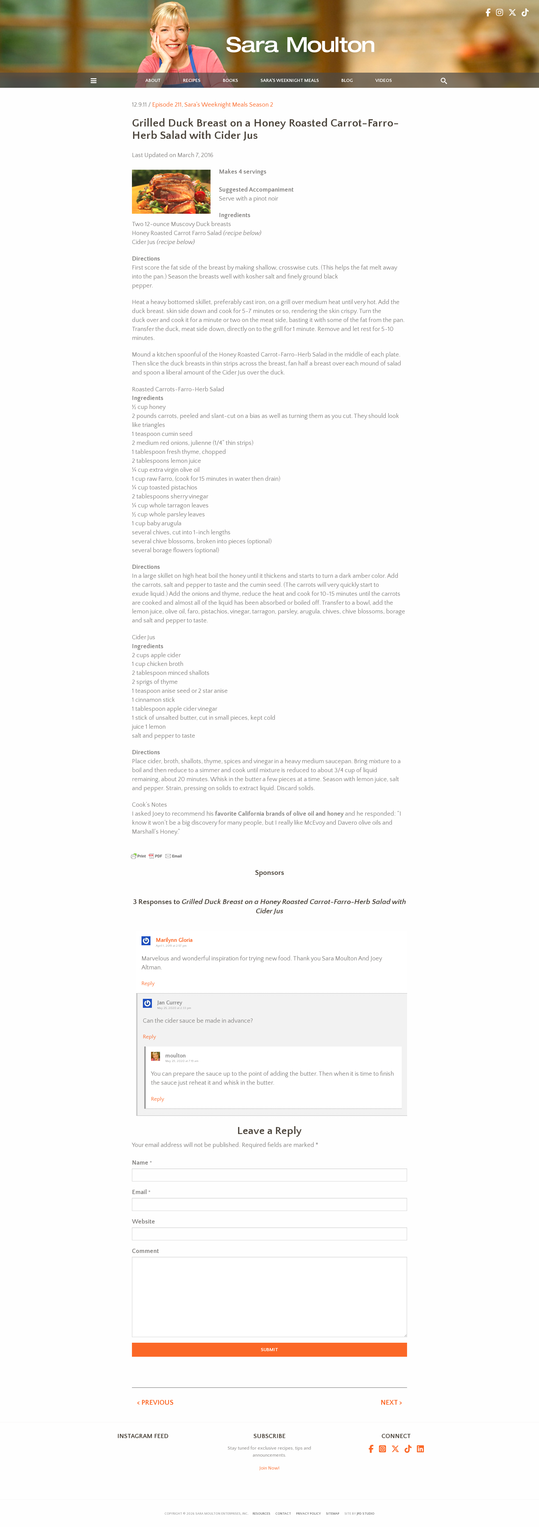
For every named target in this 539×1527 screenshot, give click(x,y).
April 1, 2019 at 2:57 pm (171, 946)
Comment (145, 1251)
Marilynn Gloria (174, 940)
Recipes (191, 80)
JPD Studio (365, 1513)
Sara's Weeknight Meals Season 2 (228, 104)
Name (140, 1162)
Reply (148, 983)
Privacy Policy (308, 1513)
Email (139, 1192)
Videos (383, 80)
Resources (261, 1513)
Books (230, 80)
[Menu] (94, 81)
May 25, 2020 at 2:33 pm (174, 1008)
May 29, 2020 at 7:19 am (181, 1061)
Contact (283, 1513)
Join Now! (269, 1468)
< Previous (155, 1403)
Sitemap (332, 1513)
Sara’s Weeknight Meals (290, 80)
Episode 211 (167, 104)
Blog (347, 80)
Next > (391, 1403)
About (153, 80)
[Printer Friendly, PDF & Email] (156, 855)
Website (143, 1221)
